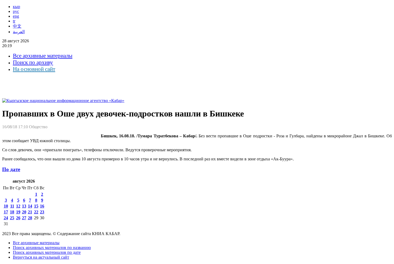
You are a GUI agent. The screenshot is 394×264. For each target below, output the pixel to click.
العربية (19, 31)
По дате (11, 169)
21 (30, 212)
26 (18, 218)
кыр (16, 6)
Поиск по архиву (33, 62)
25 (12, 218)
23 (42, 212)
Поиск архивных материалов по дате (47, 252)
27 (24, 218)
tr (14, 21)
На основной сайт (34, 69)
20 (24, 212)
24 (6, 218)
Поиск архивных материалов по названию (52, 247)
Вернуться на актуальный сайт (41, 257)
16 (42, 206)
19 (18, 212)
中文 (17, 26)
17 (6, 212)
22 (36, 212)
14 (30, 206)
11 (12, 206)
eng (16, 16)
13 (24, 206)
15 (36, 206)
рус (16, 11)
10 (6, 206)
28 (30, 218)
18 (12, 212)
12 (18, 206)
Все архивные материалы (42, 55)
